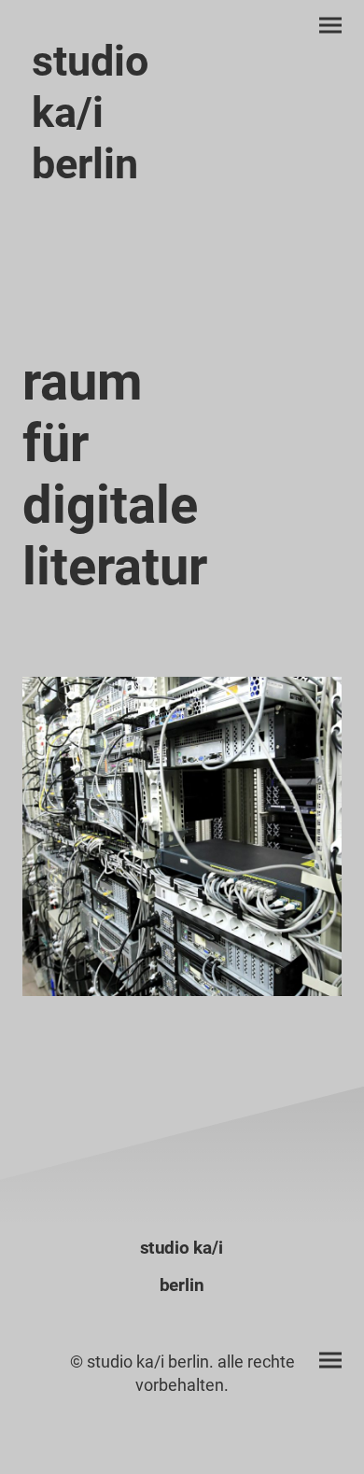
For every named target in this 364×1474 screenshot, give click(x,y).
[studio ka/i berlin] (98, 210)
